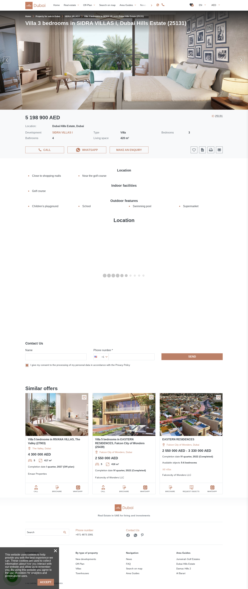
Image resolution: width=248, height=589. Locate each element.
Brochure (57, 491)
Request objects (191, 491)
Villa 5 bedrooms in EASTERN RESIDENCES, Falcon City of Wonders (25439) (120, 443)
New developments (86, 559)
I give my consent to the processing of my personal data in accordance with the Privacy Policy (80, 365)
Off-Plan (80, 563)
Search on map (134, 568)
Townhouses (82, 573)
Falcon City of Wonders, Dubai (116, 452)
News (129, 559)
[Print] (211, 149)
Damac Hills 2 (183, 568)
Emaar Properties (37, 473)
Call (47, 150)
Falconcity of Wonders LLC (109, 477)
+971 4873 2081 (175, 4)
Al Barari (180, 573)
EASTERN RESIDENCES (178, 439)
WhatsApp (90, 150)
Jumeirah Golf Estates (188, 559)
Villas (78, 568)
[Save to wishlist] (84, 397)
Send (192, 356)
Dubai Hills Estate (185, 563)
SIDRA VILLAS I (62, 132)
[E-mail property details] (219, 149)
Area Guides (132, 573)
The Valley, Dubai (41, 448)
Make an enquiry (129, 150)
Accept (45, 582)
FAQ (128, 563)
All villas (166, 469)
